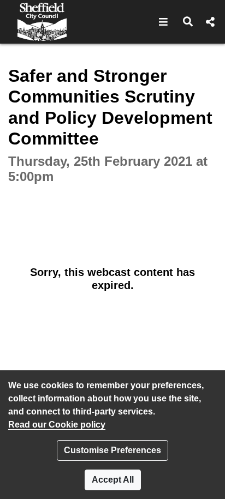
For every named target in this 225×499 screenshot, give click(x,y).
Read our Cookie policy (56, 424)
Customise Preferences (112, 450)
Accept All (113, 479)
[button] (163, 22)
